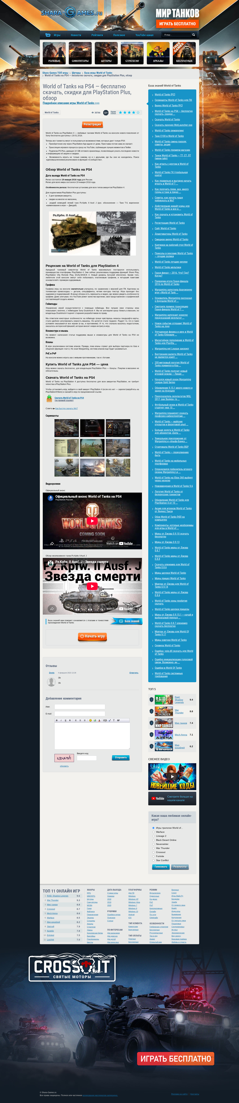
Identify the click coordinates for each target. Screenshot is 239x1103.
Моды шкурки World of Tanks (170, 572)
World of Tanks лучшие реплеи (171, 261)
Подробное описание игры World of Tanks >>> (71, 103)
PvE (151, 902)
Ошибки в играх (113, 915)
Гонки (89, 908)
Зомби (174, 902)
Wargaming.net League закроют (172, 348)
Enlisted (50, 935)
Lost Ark (50, 940)
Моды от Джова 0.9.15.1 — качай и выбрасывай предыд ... (174, 616)
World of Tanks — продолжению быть (172, 454)
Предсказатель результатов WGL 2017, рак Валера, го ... (173, 398)
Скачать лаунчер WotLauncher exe (173, 125)
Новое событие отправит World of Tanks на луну (173, 325)
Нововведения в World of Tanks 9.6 (174, 486)
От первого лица (178, 905)
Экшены (90, 918)
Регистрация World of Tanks (170, 222)
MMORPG (91, 896)
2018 (109, 899)
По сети (153, 915)
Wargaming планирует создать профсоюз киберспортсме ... (171, 415)
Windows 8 (132, 908)
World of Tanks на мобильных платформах (170, 462)
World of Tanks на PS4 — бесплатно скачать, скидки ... (174, 113)
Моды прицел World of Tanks (170, 578)
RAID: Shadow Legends (57, 896)
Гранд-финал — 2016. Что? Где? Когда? (172, 274)
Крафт (174, 908)
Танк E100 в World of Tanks (169, 136)
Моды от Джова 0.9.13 (167, 542)
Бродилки (175, 899)
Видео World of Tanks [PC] (169, 105)
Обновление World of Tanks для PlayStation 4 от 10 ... (172, 501)
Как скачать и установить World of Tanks (174, 216)
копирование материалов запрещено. (100, 1095)
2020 (109, 905)
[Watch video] (172, 777)
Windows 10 (133, 911)
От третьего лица (179, 921)
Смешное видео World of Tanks (171, 239)
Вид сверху (176, 936)
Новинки (110, 896)
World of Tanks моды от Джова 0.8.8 (171, 557)
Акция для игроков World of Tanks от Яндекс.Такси (173, 510)
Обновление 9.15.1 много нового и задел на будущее (174, 389)
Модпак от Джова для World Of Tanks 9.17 (172, 633)
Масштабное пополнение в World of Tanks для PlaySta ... (174, 342)
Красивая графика (179, 939)
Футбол (175, 930)
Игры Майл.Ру (177, 896)
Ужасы (90, 930)
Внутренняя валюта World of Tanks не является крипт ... (174, 356)
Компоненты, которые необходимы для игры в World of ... (174, 527)
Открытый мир (156, 942)
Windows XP (133, 899)
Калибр (50, 931)
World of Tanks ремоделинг (169, 130)
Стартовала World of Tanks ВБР (172, 446)
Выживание (176, 914)
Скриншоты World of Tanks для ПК (173, 100)
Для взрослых (113, 942)
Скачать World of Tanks (167, 119)
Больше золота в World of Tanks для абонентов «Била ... (172, 431)
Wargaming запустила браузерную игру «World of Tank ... (173, 291)
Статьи (110, 921)
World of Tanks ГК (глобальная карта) (171, 174)
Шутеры (90, 899)
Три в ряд (153, 936)
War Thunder (179, 711)
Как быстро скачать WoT (66, 408)
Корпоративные (156, 908)
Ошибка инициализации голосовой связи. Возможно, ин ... (174, 661)
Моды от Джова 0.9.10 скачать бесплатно (172, 535)
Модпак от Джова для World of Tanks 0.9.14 (172, 585)
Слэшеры (91, 921)
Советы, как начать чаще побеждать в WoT (169, 199)
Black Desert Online (166, 840)
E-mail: (49, 714)
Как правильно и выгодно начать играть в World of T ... (173, 182)
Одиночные (154, 896)
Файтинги (91, 911)
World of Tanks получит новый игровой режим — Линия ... (171, 372)
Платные (132, 939)
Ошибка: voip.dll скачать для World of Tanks (174, 652)
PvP (151, 905)
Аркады (90, 924)
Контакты (194, 1094)
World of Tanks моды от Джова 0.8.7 (171, 549)
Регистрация (92, 124)
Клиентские (133, 927)
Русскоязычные (156, 933)
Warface (160, 832)
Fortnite (160, 856)
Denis (51, 673)
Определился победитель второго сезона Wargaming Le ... (173, 471)
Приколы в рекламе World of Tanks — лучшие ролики (174, 255)
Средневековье (178, 927)
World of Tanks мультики (168, 267)
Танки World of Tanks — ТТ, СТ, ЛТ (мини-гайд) (173, 157)
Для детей (111, 939)
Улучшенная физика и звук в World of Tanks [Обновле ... (174, 333)
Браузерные (133, 930)
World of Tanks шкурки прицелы (172, 609)
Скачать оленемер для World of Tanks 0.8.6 (172, 566)
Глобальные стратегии (159, 927)
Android (131, 915)
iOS (129, 918)
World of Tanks (52, 112)
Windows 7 (132, 905)
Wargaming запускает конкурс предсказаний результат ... (171, 316)
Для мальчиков (113, 933)
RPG (89, 893)
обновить (64, 766)
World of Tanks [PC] (165, 94)
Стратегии (91, 927)
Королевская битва (95, 933)
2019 (109, 902)
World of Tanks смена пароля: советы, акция (171, 143)
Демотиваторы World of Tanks (171, 233)
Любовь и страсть (179, 942)
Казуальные (176, 917)
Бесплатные (133, 942)
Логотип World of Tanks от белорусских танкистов (169, 493)
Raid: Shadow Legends (179, 700)
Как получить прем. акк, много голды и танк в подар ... (172, 191)
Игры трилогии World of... (169, 828)
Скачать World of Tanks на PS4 (69, 399)
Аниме (152, 939)
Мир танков (181, 723)
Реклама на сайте (179, 1094)
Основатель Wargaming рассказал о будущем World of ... (173, 300)
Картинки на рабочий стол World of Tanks (174, 246)
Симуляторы (92, 902)
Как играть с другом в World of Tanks (171, 165)
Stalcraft (50, 926)
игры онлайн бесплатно (71, 12)
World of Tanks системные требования (169, 675)
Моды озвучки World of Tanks (171, 640)
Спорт (174, 893)
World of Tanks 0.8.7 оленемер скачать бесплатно (171, 625)
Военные (175, 890)
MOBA (89, 905)
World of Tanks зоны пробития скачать (171, 602)
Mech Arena (181, 734)
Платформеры (93, 939)
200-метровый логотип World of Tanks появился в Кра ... (172, 364)
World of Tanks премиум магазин (172, 150)
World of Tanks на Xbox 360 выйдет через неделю (174, 479)
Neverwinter (162, 844)
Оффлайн (154, 918)
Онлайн (153, 911)
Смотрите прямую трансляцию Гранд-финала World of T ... (171, 308)
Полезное (111, 918)
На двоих (153, 899)
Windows (132, 896)
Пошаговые (176, 924)
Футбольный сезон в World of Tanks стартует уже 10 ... (174, 406)
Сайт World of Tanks (165, 228)
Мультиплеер (155, 893)
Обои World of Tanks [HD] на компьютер (170, 518)
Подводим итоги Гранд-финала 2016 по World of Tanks (171, 283)
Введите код (82, 753)
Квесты (90, 942)
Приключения (92, 915)
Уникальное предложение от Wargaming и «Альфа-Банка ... (171, 440)
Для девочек (112, 936)
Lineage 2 (161, 836)
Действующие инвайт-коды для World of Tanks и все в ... (172, 207)
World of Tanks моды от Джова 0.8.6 (171, 594)
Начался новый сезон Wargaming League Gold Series (173, 381)
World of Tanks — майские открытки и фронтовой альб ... (171, 423)
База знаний (132, 621)
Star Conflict (162, 860)
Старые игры (112, 893)
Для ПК (131, 893)
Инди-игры (176, 911)
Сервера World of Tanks (167, 645)
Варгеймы (91, 936)
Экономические (178, 933)
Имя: (48, 707)
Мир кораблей (180, 746)
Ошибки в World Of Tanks (168, 667)
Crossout (160, 852)
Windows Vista (134, 902)
